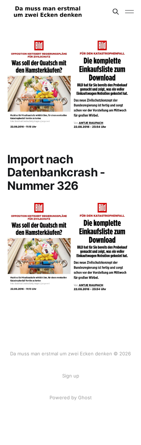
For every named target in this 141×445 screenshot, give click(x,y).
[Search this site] (115, 11)
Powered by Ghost (71, 397)
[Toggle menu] (129, 11)
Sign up (70, 376)
